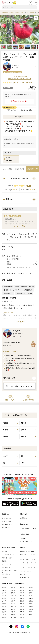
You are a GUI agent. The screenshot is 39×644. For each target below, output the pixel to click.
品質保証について (7, 524)
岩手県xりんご (8, 293)
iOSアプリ (23, 574)
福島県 (22, 590)
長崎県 (13, 614)
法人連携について (25, 538)
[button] (19, 184)
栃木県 (4, 593)
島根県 (31, 606)
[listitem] (11, 423)
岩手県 (9, 280)
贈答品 (24, 286)
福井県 (13, 598)
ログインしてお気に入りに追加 (21, 110)
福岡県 (31, 612)
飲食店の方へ (6, 527)
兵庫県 (31, 603)
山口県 (22, 609)
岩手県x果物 (29, 290)
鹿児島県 (13, 617)
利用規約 (4, 561)
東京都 (4, 595)
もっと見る (20, 226)
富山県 (31, 595)
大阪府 (22, 603)
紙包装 (6, 290)
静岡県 (13, 601)
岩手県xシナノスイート (24, 293)
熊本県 (22, 614)
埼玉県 (22, 593)
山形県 (13, 590)
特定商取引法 (6, 567)
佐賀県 (4, 614)
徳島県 (31, 609)
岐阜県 (4, 601)
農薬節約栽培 (8, 286)
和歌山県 (13, 606)
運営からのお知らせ (8, 558)
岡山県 (4, 609)
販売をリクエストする (19, 101)
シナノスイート (25, 273)
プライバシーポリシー (8, 564)
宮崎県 (4, 617)
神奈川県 (13, 595)
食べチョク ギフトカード (27, 568)
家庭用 (32, 286)
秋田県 (4, 590)
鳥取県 (22, 606)
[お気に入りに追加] (36, 18)
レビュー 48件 (20, 82)
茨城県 (31, 590)
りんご (14, 273)
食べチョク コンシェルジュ (28, 560)
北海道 (4, 587)
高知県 (22, 612)
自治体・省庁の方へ (26, 541)
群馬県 (13, 593)
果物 (8, 273)
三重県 (31, 601)
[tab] (6, 169)
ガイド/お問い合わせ (8, 555)
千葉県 (31, 593)
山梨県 (22, 598)
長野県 (31, 598)
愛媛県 (13, 612)
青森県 (13, 587)
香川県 (4, 612)
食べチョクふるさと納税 (27, 551)
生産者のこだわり (10, 351)
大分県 (31, 614)
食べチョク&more (25, 571)
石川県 (4, 598)
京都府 (13, 603)
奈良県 (4, 606)
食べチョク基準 (6, 521)
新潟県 (22, 595)
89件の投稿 (29, 82)
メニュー (36, 4)
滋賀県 (4, 603)
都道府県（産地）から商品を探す (13, 583)
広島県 (13, 609)
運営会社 (4, 551)
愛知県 (22, 601)
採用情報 (4, 577)
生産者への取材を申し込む (28, 528)
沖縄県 (22, 617)
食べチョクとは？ (7, 518)
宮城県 (31, 587)
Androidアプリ (24, 577)
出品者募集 (23, 518)
